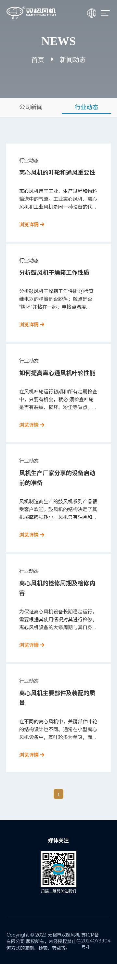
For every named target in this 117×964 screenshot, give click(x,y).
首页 (37, 60)
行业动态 (86, 107)
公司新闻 (31, 107)
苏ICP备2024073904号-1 (95, 941)
